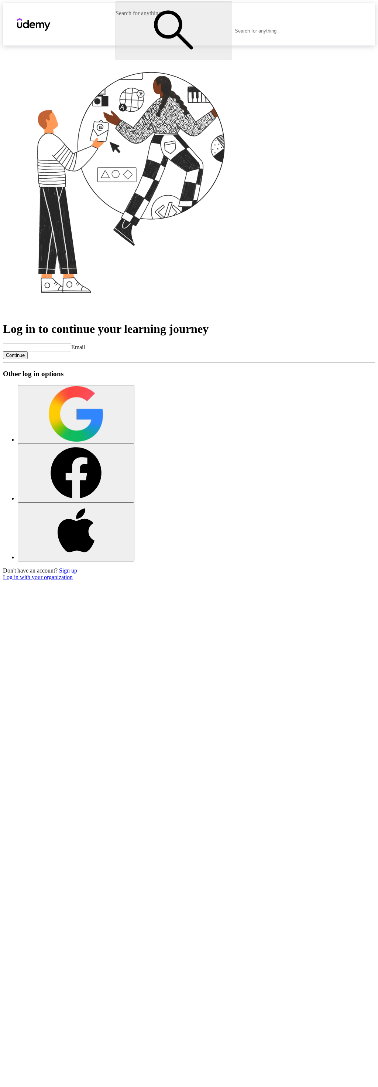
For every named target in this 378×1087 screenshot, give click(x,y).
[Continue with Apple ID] (76, 532)
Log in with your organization (38, 577)
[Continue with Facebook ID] (76, 473)
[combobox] (276, 31)
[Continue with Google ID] (76, 414)
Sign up (68, 570)
